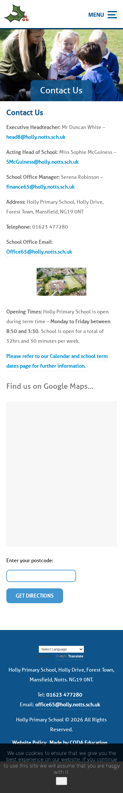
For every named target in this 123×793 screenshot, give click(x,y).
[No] (115, 768)
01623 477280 (64, 695)
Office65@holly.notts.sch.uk (39, 252)
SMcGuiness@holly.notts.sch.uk (42, 162)
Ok (61, 781)
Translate (75, 656)
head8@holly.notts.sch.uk (35, 137)
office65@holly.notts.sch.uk (67, 705)
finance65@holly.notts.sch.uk (40, 187)
